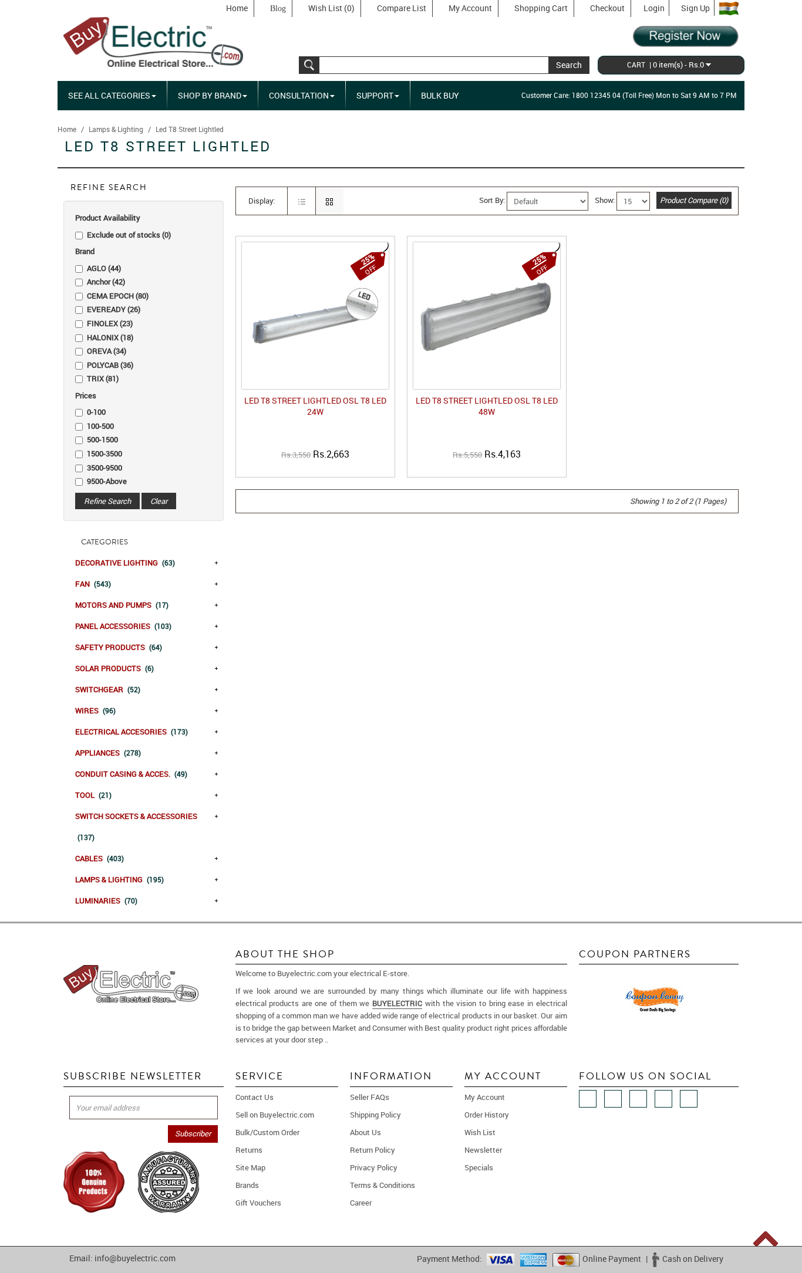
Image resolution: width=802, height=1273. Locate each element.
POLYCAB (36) (110, 365)
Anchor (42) (106, 281)
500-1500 (102, 439)
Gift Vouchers (258, 1202)
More (338, 1039)
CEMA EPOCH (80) (118, 295)
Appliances (108, 752)
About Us (365, 1132)
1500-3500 (104, 453)
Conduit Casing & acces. (131, 773)
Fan (93, 583)
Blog (278, 8)
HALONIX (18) (110, 337)
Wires (95, 710)
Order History (486, 1114)
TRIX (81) (103, 378)
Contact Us (254, 1097)
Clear (158, 501)
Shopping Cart (541, 7)
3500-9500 (104, 467)
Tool (93, 795)
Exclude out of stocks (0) (129, 234)
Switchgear (107, 689)
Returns (248, 1150)
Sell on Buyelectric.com (274, 1114)
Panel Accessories (123, 626)
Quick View (318, 468)
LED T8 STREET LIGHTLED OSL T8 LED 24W (315, 406)
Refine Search (107, 501)
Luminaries (106, 900)
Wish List (480, 1132)
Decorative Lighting (125, 562)
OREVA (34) (106, 351)
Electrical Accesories (131, 731)
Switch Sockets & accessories (136, 826)
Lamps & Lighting (116, 129)
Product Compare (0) (694, 200)
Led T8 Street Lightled (190, 129)
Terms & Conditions (382, 1185)
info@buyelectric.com (135, 1258)
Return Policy (372, 1150)
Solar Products (114, 668)
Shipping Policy (375, 1114)
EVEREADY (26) (113, 309)
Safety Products (118, 647)
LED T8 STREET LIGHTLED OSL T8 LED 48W (487, 406)
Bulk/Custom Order (267, 1132)
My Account (470, 7)
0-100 (96, 412)
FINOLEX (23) (110, 323)
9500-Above (107, 481)
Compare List (401, 7)
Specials (478, 1167)
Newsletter (483, 1150)
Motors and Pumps (122, 605)
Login (654, 7)
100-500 (100, 426)
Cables (99, 858)
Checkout (607, 7)
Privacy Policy (373, 1167)
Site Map (250, 1167)
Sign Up (695, 7)
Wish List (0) (331, 7)
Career (361, 1202)
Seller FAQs (369, 1097)
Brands (247, 1185)
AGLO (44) (104, 268)
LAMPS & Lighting (119, 879)
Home (237, 7)
